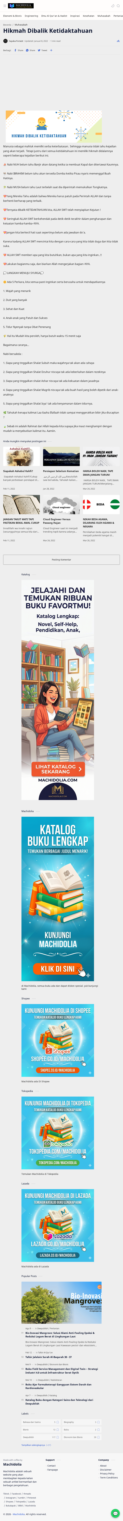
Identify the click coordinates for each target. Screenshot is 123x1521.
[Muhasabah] (104, 16)
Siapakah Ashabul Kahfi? (18, 471)
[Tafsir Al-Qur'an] (45, 1352)
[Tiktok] (6, 1493)
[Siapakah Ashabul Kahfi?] (21, 456)
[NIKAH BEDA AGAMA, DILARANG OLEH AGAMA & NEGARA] (101, 504)
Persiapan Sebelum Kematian (61, 471)
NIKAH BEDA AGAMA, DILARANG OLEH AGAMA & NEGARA (98, 523)
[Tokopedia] (21, 1501)
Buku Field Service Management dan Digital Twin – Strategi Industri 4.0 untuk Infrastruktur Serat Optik (61, 1370)
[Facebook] (16, 1493)
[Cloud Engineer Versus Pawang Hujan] (61, 504)
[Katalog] (53, 1395)
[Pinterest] (31, 1497)
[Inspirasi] (75, 16)
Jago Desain (68, 1514)
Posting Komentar (61, 559)
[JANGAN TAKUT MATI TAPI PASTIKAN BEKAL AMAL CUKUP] (21, 504)
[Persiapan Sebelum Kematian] (61, 456)
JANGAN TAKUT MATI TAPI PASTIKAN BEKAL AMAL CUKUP (21, 521)
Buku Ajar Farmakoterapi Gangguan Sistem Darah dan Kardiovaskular (58, 1386)
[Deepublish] (43, 1328)
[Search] (118, 5)
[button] (112, 5)
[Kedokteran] (56, 1380)
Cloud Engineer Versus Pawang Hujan (56, 521)
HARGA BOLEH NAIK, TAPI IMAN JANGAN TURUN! (98, 472)
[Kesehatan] (88, 16)
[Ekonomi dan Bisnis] (59, 1364)
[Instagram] (11, 1497)
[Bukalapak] (11, 1505)
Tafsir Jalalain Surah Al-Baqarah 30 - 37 (48, 1357)
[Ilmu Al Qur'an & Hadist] (54, 16)
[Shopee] (9, 1501)
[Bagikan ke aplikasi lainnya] (51, 50)
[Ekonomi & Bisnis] (12, 16)
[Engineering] (31, 16)
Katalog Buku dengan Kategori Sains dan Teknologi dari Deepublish (59, 1401)
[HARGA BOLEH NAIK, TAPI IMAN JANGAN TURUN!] (101, 456)
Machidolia (19, 1514)
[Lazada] (31, 1501)
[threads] (27, 1493)
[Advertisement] (61, 83)
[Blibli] (20, 1505)
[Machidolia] (30, 1505)
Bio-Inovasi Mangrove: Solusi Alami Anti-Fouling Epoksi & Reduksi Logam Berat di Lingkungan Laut (59, 1334)
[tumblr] (21, 1497)
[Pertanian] (54, 1328)
